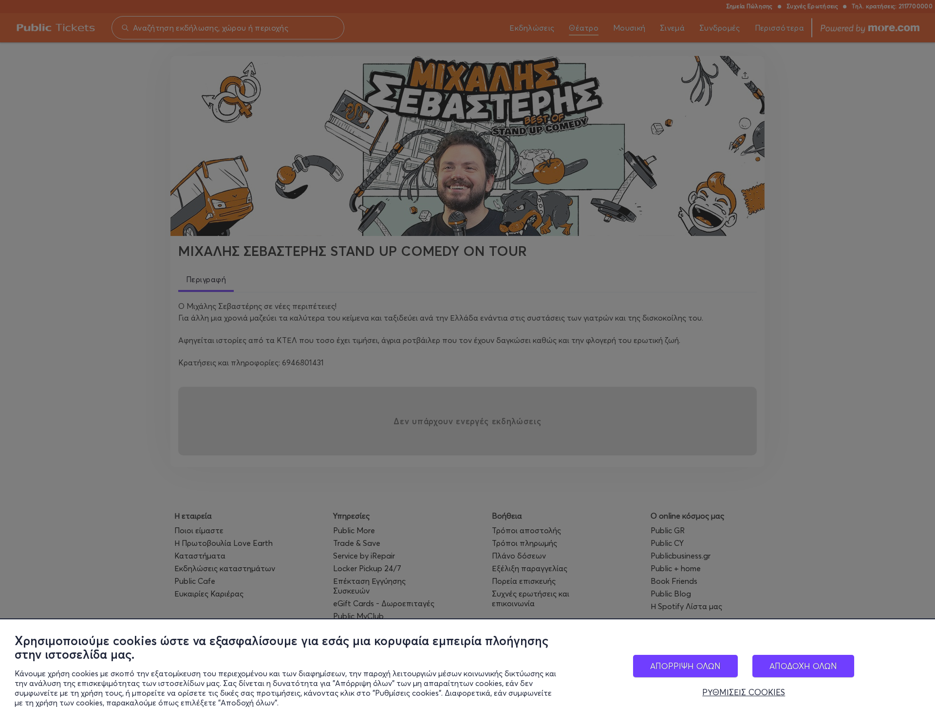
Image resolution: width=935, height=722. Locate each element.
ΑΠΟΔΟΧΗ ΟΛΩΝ (803, 666)
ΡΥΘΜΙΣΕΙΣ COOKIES (743, 692)
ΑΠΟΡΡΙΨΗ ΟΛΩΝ (685, 666)
